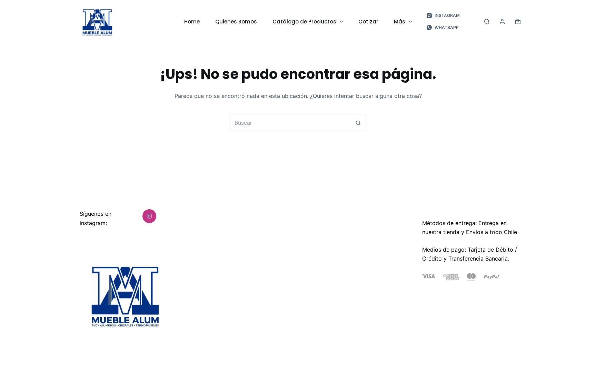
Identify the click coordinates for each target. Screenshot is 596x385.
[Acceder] (502, 21)
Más (399, 21)
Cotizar (368, 21)
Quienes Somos (236, 21)
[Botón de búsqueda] (358, 122)
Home (192, 21)
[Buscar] (486, 21)
